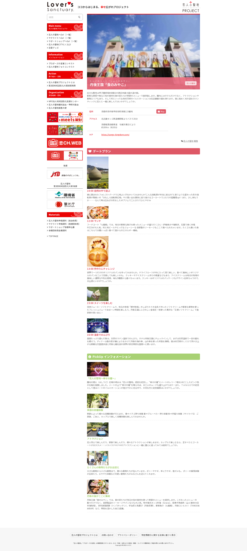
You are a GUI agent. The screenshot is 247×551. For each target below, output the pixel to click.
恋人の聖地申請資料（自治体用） (64, 220)
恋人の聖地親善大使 (58, 107)
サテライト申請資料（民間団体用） (65, 223)
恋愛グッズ (54, 47)
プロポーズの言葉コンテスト (61, 63)
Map (163, 111)
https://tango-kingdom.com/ (115, 134)
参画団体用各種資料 (58, 230)
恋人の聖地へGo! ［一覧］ (60, 34)
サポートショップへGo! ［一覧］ (63, 41)
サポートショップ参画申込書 (62, 227)
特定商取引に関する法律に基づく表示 (159, 535)
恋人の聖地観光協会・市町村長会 (64, 104)
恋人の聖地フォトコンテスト (62, 66)
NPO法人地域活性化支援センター (64, 101)
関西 (196, 141)
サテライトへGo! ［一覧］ (60, 37)
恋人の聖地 (191, 83)
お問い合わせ (107, 535)
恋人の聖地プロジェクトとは (62, 82)
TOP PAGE (53, 236)
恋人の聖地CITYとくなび (60, 44)
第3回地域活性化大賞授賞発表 (62, 85)
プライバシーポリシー (127, 535)
